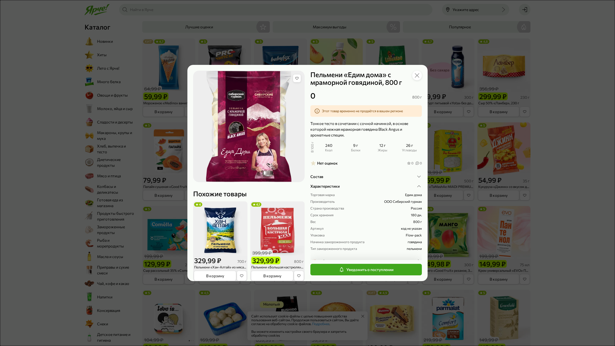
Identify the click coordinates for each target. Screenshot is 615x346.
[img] (297, 78)
